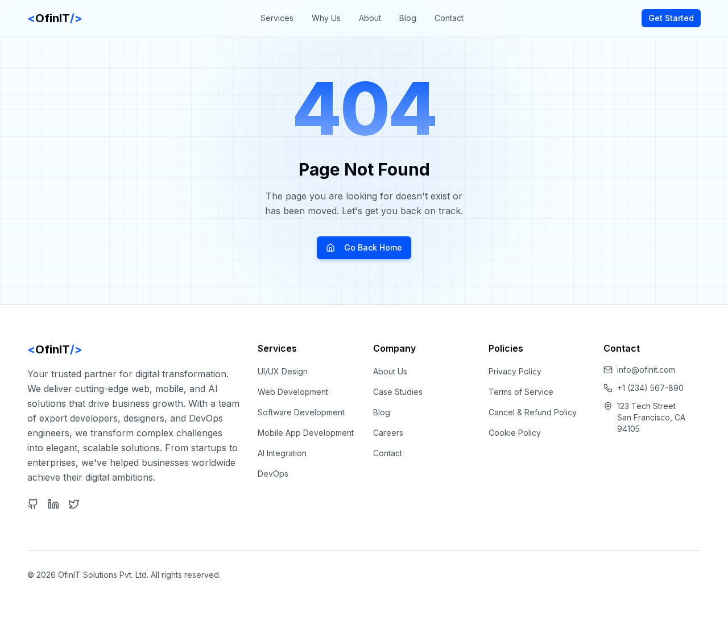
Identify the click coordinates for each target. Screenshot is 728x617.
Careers (388, 432)
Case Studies (398, 392)
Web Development (293, 392)
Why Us (326, 18)
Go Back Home (373, 247)
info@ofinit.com (646, 369)
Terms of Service (521, 392)
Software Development (301, 412)
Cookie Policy (515, 432)
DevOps (273, 473)
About (370, 18)
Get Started (671, 18)
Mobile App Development (306, 432)
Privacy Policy (515, 371)
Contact (449, 18)
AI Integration (282, 453)
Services (276, 18)
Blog (407, 18)
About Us (390, 371)
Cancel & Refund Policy (533, 412)
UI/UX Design (283, 371)
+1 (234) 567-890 (650, 388)
